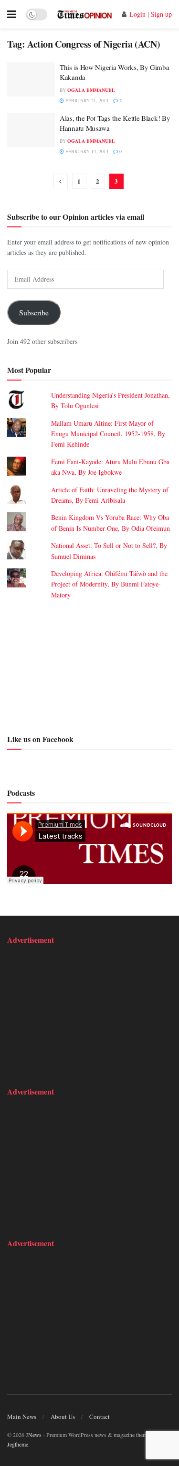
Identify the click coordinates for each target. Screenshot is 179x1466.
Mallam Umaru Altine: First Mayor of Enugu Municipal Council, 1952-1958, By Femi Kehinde (108, 434)
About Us (63, 1416)
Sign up (161, 14)
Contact (99, 1416)
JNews (34, 1434)
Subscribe (34, 312)
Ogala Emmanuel (91, 90)
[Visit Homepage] (84, 14)
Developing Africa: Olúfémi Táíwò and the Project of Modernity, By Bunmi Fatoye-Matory (109, 584)
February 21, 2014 (86, 100)
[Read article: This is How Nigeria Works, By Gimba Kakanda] (31, 79)
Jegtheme (17, 1444)
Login (137, 14)
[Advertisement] (89, 665)
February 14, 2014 (86, 151)
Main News (21, 1416)
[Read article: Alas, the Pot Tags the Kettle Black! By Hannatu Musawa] (31, 130)
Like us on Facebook (40, 738)
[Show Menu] (11, 14)
